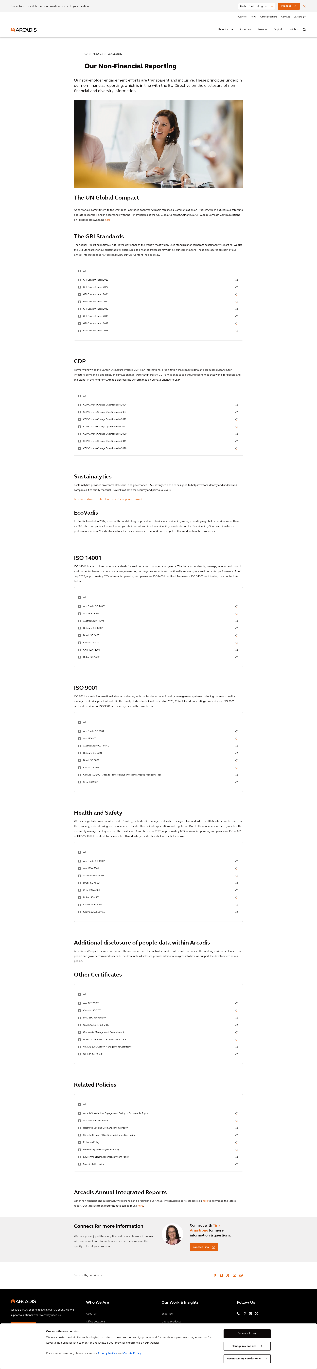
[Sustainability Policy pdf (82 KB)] (237, 1164)
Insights (293, 29)
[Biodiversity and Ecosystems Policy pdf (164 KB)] (237, 1150)
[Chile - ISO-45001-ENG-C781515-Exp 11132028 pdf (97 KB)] (237, 890)
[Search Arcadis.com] (304, 30)
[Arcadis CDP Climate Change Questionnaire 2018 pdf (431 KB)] (237, 449)
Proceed (286, 6)
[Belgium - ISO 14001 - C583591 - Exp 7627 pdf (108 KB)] (237, 628)
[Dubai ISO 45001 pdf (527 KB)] (237, 898)
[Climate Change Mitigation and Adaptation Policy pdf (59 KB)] (237, 1135)
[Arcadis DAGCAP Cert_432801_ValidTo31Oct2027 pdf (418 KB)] (237, 1025)
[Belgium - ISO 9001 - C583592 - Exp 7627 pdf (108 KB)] (237, 753)
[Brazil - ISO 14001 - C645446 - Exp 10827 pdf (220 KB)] (237, 636)
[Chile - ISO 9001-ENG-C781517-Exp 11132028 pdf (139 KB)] (237, 782)
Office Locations (268, 17)
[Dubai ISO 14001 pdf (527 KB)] (237, 657)
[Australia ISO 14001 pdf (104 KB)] (237, 621)
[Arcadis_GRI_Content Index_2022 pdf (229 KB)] (237, 287)
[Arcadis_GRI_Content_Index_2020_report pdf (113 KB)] (237, 302)
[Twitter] (228, 1275)
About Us (223, 29)
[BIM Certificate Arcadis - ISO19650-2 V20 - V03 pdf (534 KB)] (237, 1054)
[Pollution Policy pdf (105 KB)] (237, 1143)
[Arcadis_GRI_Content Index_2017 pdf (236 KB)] (237, 324)
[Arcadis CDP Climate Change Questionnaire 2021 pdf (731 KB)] (237, 427)
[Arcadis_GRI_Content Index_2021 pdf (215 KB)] (237, 295)
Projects (262, 29)
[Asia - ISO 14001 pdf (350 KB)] (237, 614)
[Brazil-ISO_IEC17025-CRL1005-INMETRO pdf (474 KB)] (237, 1040)
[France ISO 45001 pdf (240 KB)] (237, 905)
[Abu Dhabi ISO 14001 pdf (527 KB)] (237, 607)
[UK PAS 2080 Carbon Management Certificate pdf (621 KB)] (237, 1047)
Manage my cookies (243, 1346)
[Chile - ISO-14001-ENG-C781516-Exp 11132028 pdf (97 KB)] (237, 650)
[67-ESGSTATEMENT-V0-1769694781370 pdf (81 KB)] (237, 1018)
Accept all (244, 1333)
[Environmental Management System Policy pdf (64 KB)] (237, 1157)
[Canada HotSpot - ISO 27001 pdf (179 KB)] (237, 1011)
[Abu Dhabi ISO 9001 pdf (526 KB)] (237, 731)
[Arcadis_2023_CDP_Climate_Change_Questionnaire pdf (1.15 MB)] (237, 412)
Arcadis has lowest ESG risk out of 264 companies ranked (108, 499)
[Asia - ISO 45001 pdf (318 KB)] (237, 869)
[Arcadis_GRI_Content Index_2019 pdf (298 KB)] (237, 309)
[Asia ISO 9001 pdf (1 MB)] (237, 739)
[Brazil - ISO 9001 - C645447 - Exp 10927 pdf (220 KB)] (237, 761)
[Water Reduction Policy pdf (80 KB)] (237, 1121)
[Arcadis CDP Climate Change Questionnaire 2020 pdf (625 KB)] (237, 434)
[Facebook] (215, 1275)
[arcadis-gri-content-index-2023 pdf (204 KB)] (237, 280)
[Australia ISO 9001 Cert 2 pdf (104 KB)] (237, 746)
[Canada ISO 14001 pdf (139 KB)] (237, 643)
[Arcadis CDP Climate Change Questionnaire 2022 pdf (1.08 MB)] (237, 420)
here (107, 220)
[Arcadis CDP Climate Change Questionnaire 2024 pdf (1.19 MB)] (237, 405)
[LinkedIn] (221, 1275)
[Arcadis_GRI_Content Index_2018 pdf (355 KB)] (237, 316)
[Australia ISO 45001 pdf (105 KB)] (237, 876)
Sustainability (115, 54)
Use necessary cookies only (244, 1358)
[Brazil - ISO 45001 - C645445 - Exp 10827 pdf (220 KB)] (237, 883)
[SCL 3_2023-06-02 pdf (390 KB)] (237, 912)
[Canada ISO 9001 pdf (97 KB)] (237, 768)
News (253, 17)
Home (86, 53)
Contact (285, 17)
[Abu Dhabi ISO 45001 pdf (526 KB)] (237, 861)
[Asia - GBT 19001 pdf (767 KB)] (237, 1003)
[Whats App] (241, 1275)
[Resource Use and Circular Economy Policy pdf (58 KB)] (237, 1128)
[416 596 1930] (238, 1313)
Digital (278, 29)
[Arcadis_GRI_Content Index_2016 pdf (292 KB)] (237, 331)
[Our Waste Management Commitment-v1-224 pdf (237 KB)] (237, 1033)
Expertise (245, 29)
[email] (234, 1275)
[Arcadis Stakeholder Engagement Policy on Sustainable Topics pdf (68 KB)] (237, 1114)
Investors (242, 17)
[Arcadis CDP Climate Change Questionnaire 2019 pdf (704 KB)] (237, 441)
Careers (298, 17)
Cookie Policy (132, 1353)
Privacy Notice (107, 1353)
